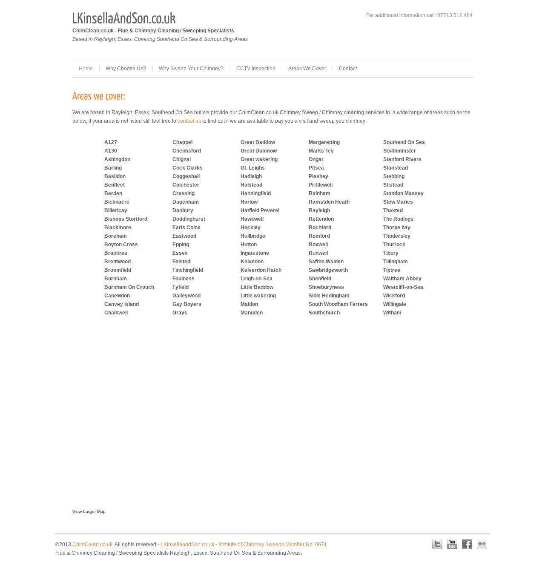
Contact (348, 69)
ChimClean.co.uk (92, 544)
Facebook (467, 544)
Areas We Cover (307, 69)
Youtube (452, 544)
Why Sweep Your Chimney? (191, 69)
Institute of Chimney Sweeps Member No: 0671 (272, 544)
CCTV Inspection (255, 69)
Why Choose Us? (126, 69)
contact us (189, 121)
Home (86, 69)
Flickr (482, 544)
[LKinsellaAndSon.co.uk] (124, 17)
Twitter (437, 544)
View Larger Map (89, 511)
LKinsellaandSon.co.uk (187, 544)
